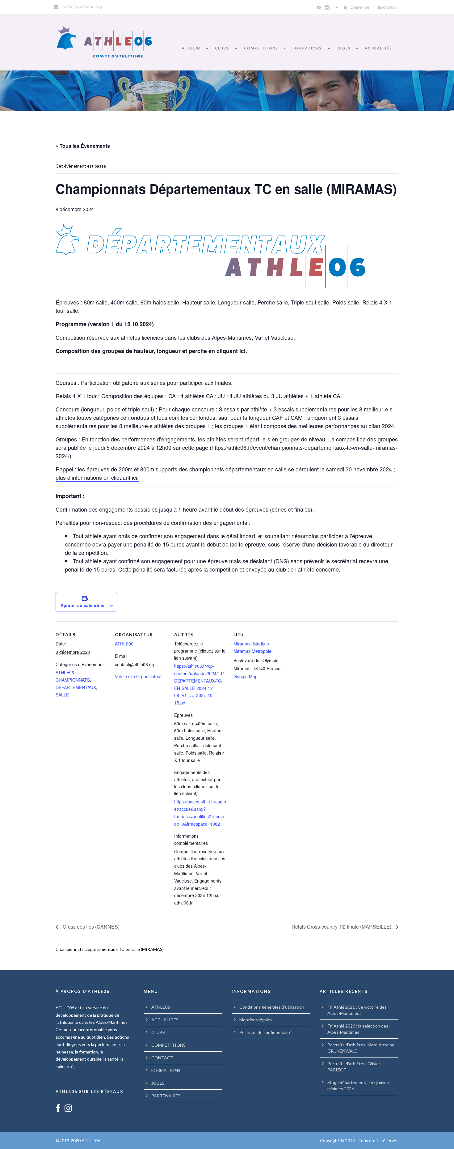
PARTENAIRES (166, 1095)
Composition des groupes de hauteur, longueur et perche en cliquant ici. (151, 351)
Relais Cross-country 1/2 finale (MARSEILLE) (342, 926)
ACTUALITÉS (378, 48)
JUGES (344, 48)
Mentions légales (255, 1019)
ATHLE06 (191, 48)
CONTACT (162, 1057)
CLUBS (222, 48)
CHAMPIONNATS (73, 680)
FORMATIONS (307, 48)
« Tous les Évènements (83, 145)
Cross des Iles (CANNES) (90, 926)
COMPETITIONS (261, 48)
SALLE (62, 695)
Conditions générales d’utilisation (271, 1007)
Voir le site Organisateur (138, 676)
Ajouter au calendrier (83, 605)
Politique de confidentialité (265, 1032)
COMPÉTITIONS (168, 1045)
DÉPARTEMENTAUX (76, 687)
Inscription (387, 7)
